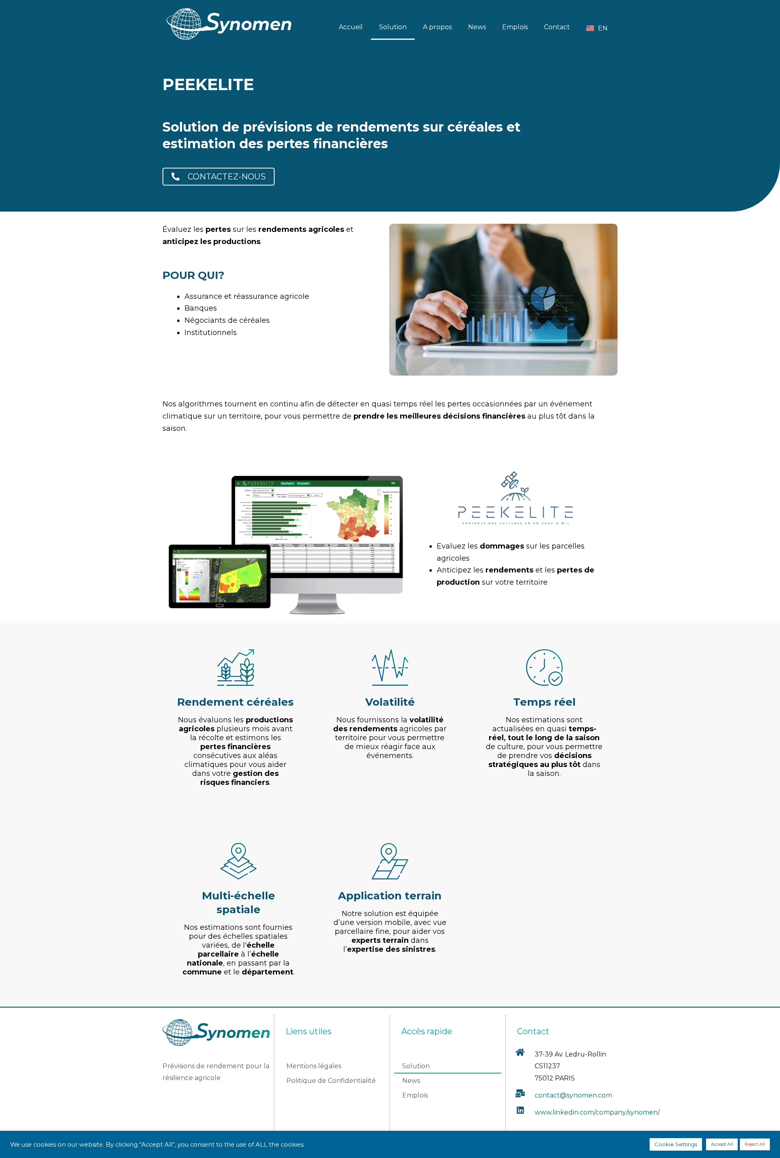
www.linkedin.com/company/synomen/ (597, 1112)
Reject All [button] (755, 1144)
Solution (393, 27)
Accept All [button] (722, 1144)
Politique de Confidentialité (331, 1081)
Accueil (351, 27)
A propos (437, 27)
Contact (557, 27)
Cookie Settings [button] (675, 1144)
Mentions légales (313, 1066)
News (477, 27)
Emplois (515, 27)
